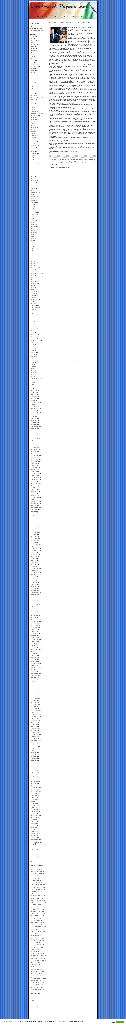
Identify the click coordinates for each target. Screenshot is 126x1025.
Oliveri (32, 262)
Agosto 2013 (34, 699)
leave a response (54, 157)
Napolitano (33, 250)
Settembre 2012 (34, 720)
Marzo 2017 (34, 614)
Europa (32, 141)
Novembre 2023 (35, 455)
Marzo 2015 (34, 661)
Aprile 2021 (33, 517)
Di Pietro (33, 121)
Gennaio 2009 (34, 807)
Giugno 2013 (34, 702)
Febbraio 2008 (34, 829)
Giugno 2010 (34, 774)
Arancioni (33, 56)
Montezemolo (34, 238)
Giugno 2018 (34, 584)
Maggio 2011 (34, 752)
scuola (32, 332)
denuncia (33, 115)
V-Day (32, 368)
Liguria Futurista (35, 220)
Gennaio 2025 (34, 428)
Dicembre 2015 (34, 643)
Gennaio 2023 (34, 475)
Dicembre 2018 (34, 572)
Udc (32, 364)
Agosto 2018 (34, 580)
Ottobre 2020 (34, 529)
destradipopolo (34, 119)
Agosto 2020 (34, 533)
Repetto (33, 313)
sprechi (32, 344)
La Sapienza (34, 206)
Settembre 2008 (34, 815)
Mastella (33, 230)
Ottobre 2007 (34, 837)
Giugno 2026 (34, 394)
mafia (32, 222)
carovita (33, 92)
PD (31, 275)
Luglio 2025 (34, 416)
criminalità (33, 111)
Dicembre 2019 (34, 548)
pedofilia (33, 279)
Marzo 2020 (34, 542)
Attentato (33, 60)
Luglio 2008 (34, 819)
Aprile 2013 (33, 706)
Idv (31, 190)
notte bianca (34, 254)
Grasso (32, 184)
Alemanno (33, 44)
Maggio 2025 (34, 420)
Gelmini (33, 175)
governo (33, 182)
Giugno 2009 (34, 797)
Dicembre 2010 (34, 762)
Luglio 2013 (34, 700)
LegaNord (33, 210)
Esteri (32, 137)
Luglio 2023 (34, 463)
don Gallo (33, 125)
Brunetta (33, 78)
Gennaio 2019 (34, 570)
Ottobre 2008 (34, 813)
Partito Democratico (35, 273)
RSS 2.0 (93, 155)
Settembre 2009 (34, 791)
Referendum (34, 307)
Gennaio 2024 (34, 451)
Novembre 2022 (35, 479)
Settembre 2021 (34, 507)
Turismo (33, 362)
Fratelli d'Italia (34, 169)
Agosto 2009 (34, 793)
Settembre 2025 (34, 412)
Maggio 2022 (34, 491)
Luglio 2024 (34, 440)
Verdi (32, 374)
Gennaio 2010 (34, 783)
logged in (57, 167)
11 (32, 852)
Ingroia (32, 198)
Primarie (33, 293)
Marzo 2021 (34, 519)
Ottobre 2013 (34, 695)
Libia (32, 216)
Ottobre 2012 (34, 718)
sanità (32, 329)
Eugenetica (33, 139)
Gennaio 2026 (34, 404)
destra (32, 117)
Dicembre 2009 (34, 785)
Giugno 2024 (34, 442)
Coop (32, 105)
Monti (32, 240)
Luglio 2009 (34, 795)
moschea (33, 242)
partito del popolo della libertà (38, 269)
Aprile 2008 (33, 825)
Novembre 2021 (35, 503)
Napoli (32, 248)
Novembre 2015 (35, 645)
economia (33, 127)
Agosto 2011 (34, 746)
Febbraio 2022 (34, 497)
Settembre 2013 (34, 697)
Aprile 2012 (33, 730)
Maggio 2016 (34, 633)
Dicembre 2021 (34, 501)
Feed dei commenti (35, 1004)
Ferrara (32, 147)
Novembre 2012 (35, 716)
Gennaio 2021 (34, 523)
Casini (32, 95)
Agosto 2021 (34, 509)
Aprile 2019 (33, 564)
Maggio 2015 (34, 657)
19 (35, 854)
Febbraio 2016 (34, 639)
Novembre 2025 (35, 408)
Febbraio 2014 (34, 687)
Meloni (32, 234)
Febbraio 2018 (34, 592)
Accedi (32, 1000)
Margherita (33, 226)
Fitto (32, 159)
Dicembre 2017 (34, 596)
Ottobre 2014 (34, 671)
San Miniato (34, 327)
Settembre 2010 (34, 768)
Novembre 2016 (35, 621)
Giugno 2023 (34, 465)
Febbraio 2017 (34, 616)
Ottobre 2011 (34, 742)
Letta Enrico (34, 212)
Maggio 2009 (34, 799)
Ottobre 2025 (34, 410)
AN (31, 52)
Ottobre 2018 (34, 576)
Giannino (33, 178)
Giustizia (33, 180)
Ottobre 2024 (34, 434)
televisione (33, 352)
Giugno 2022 (34, 489)
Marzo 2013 (34, 708)
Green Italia (33, 186)
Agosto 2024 (34, 438)
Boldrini (33, 72)
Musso (32, 244)
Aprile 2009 (33, 801)
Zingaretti (33, 382)
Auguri (32, 62)
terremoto (33, 354)
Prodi (32, 295)
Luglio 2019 (34, 558)
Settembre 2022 (34, 483)
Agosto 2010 (34, 770)
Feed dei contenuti (35, 1002)
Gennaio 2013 (34, 712)
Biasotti (32, 70)
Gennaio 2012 (34, 736)
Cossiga (33, 107)
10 (30, 852)
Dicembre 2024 (34, 430)
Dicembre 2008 (34, 809)
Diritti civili (33, 123)
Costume (33, 109)
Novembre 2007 (35, 835)
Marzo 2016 (34, 637)
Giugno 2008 (34, 821)
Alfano (32, 46)
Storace (33, 348)
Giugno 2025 (34, 418)
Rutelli (32, 321)
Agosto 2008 (34, 817)
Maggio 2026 (34, 396)
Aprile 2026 (33, 398)
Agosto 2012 (34, 722)
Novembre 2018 (35, 574)
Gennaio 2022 (34, 499)
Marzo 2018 (34, 590)
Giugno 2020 (34, 536)
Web (32, 380)
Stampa (33, 346)
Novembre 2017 (35, 598)
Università (33, 366)
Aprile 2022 (33, 493)
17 (30, 854)
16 (45, 852)
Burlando (33, 80)
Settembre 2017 (34, 602)
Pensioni (33, 281)
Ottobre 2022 (34, 481)
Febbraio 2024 (34, 450)
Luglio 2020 (34, 534)
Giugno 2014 (34, 679)
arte (32, 58)
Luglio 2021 (34, 511)
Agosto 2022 (34, 485)
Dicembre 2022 (34, 477)
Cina (32, 101)
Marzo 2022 (34, 495)
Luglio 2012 (34, 724)
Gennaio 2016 (34, 641)
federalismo (34, 145)
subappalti (33, 350)
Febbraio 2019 (34, 568)
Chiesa (32, 99)
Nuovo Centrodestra (35, 256)
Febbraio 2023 (34, 473)
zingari (32, 384)
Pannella (33, 263)
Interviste (33, 200)
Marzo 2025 (34, 424)
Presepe (33, 291)
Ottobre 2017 (34, 600)
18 (32, 854)
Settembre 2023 (34, 459)
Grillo (32, 188)
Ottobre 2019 (34, 552)
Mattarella (33, 232)
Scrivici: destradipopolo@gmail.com (38, 30)
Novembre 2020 (35, 527)
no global (33, 252)
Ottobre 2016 (34, 623)
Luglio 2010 (34, 772)
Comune (33, 103)
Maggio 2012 (34, 728)
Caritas (32, 90)
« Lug (31, 861)
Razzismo (33, 305)
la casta (33, 202)
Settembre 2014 (34, 673)
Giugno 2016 (34, 631)
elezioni (33, 129)
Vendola (33, 372)
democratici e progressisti (37, 113)
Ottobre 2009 (34, 789)
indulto (32, 194)
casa (32, 94)
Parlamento (33, 267)
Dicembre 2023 (34, 453)
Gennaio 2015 (34, 665)
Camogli (33, 82)
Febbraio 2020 (34, 544)
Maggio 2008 (34, 823)
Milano (32, 236)
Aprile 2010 (33, 778)
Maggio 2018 (34, 586)
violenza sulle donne (36, 378)
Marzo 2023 (34, 471)
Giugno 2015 (34, 655)
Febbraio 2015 (34, 663)
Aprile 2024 (33, 446)
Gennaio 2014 (34, 689)
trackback (59, 157)
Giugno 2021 (34, 513)
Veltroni (33, 370)
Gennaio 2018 (34, 594)
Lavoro (32, 208)
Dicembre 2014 (34, 667)
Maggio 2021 (34, 515)
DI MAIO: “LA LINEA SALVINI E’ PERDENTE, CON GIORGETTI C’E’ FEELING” (77, 162)
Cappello (33, 86)
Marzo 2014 (34, 685)
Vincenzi (33, 376)
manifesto (33, 224)
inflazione (33, 196)
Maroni (32, 228)
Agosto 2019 (34, 556)
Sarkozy (33, 330)
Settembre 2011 (34, 744)
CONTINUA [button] (120, 1022)
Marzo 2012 (34, 732)
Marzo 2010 (34, 780)
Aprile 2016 (33, 635)
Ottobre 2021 (34, 505)
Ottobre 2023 (34, 457)
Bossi (32, 74)
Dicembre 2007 (34, 833)
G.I (34, 1009)
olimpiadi (33, 260)
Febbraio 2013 (34, 710)
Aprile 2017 (33, 612)
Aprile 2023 (33, 469)
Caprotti (33, 88)
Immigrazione (34, 192)
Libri (32, 218)
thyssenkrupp (34, 356)
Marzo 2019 (34, 566)
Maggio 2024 (34, 444)
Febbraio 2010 (34, 782)
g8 (31, 173)
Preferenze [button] (112, 1022)
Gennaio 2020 (34, 546)
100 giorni (33, 36)
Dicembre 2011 (34, 738)
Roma (32, 319)
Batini (32, 64)
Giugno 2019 (34, 560)
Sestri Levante (34, 334)
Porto (32, 287)
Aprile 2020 (33, 540)
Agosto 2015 (34, 651)
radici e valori (34, 299)
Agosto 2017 (34, 604)
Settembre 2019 (34, 554)
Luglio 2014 (34, 677)
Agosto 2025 (34, 414)
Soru (32, 342)
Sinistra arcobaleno (35, 340)
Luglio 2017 (34, 606)
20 (37, 854)
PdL (32, 277)
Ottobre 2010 (34, 766)
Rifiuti (32, 315)
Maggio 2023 (34, 467)
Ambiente (33, 50)
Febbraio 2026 (34, 402)
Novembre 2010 (35, 764)
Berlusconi (33, 66)
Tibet (32, 358)
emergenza (33, 131)
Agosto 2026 (34, 390)
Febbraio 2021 (34, 521)
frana (32, 167)
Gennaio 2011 (34, 760)
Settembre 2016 (34, 625)
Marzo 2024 (34, 448)
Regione (33, 309)
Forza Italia (33, 165)
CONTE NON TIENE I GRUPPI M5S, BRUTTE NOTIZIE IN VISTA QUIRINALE (70, 22)
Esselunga (33, 135)
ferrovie (33, 151)
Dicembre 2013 (34, 691)
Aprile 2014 (33, 683)
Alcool (32, 42)
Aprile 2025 (33, 422)
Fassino (33, 143)
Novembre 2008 (35, 811)
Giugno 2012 (34, 726)
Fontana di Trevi (35, 161)
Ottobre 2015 (34, 647)
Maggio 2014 (34, 681)
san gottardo (34, 323)
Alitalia (32, 48)
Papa (32, 265)
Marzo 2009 (34, 803)
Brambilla (33, 76)
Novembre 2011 (34, 740)
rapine (32, 303)
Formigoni (33, 163)
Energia (33, 133)
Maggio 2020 (34, 538)
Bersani (33, 68)
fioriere (32, 157)
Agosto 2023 (34, 461)
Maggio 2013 (34, 704)
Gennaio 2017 (34, 617)
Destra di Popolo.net (63, 11)
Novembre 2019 (35, 550)
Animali (33, 54)
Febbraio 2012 (34, 734)
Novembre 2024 (35, 432)
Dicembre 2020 (34, 525)
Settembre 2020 (34, 531)
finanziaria (33, 153)
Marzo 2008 (34, 827)
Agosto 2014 (34, 675)
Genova (33, 177)
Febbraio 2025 (34, 426)
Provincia (33, 297)
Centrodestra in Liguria (36, 97)
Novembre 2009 (35, 787)
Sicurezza (33, 336)
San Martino (34, 325)
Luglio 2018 (34, 582)
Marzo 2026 (34, 400)
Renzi (32, 311)
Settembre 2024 (34, 436)
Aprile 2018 (33, 588)
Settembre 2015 (34, 649)
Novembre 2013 (35, 693)
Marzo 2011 (34, 756)
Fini (32, 155)
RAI (32, 301)
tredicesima (33, 360)
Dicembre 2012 (34, 714)
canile (32, 84)
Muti (32, 246)
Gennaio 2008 (34, 831)
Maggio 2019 (34, 562)
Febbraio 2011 (34, 758)
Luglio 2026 (34, 392)
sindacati (33, 338)
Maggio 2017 (34, 610)
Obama (32, 258)
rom (32, 317)
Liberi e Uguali (34, 214)
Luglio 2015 (34, 653)
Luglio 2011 (34, 748)
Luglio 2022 (34, 487)
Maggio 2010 (34, 776)
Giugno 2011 (34, 750)
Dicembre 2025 (34, 406)
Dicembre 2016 (34, 619)
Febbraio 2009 (34, 805)
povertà (33, 289)
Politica (75, 155)
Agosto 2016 (34, 627)
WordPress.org (34, 1006)
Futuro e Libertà (34, 171)
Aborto (32, 38)
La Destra (33, 204)
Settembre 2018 (34, 578)
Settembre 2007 (34, 839)
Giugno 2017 (34, 608)
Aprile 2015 (33, 659)
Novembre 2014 (35, 669)
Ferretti (32, 149)
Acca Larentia (34, 40)
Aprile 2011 (33, 754)
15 (42, 852)
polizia (32, 285)
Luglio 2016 (34, 629)
